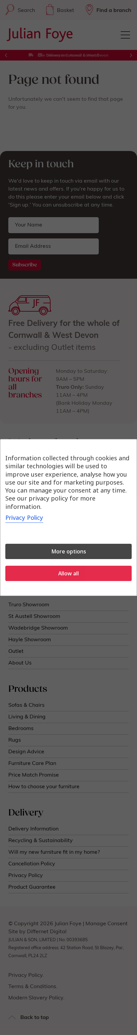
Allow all (68, 573)
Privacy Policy (24, 517)
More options (68, 551)
